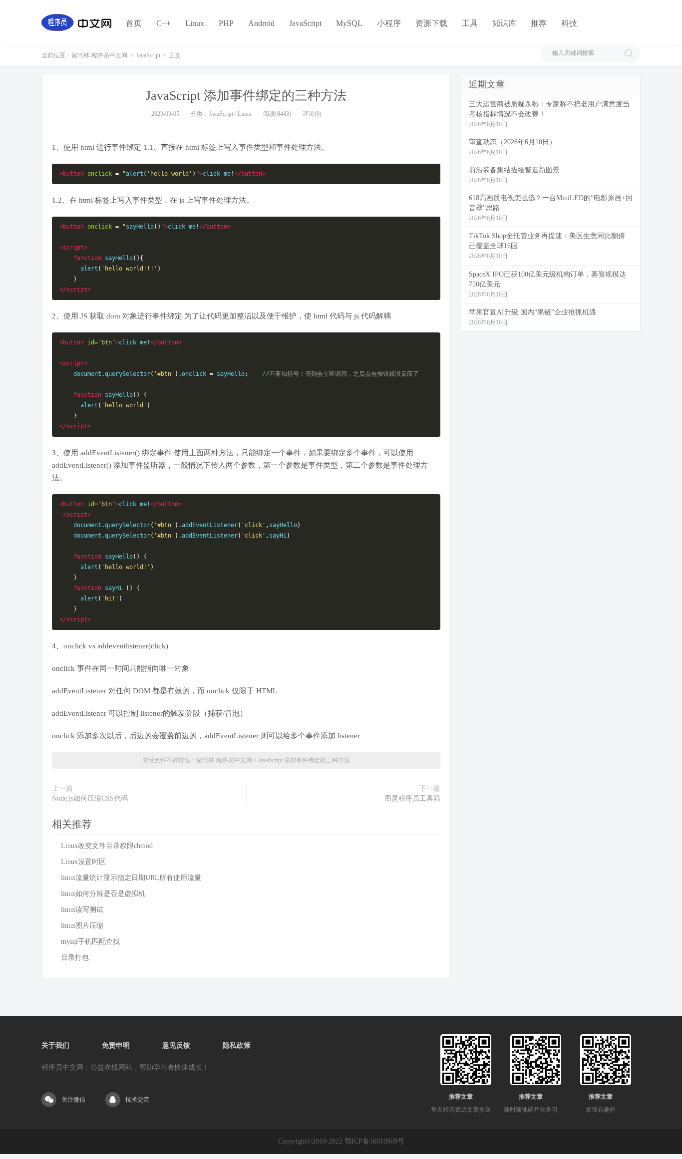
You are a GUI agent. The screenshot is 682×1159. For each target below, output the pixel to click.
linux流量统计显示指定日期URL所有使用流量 (131, 877)
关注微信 (73, 1099)
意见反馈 (176, 1045)
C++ (163, 23)
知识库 (504, 23)
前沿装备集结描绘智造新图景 (514, 170)
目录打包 (75, 957)
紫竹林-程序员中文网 (99, 55)
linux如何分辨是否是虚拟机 (103, 893)
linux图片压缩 (82, 925)
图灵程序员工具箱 (412, 798)
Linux (194, 23)
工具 (470, 23)
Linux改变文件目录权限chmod (107, 846)
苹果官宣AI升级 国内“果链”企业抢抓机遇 (532, 312)
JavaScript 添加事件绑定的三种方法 (246, 95)
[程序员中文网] (76, 22)
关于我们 (55, 1045)
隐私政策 (237, 1045)
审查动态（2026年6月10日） (512, 142)
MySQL (349, 23)
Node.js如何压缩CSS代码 (90, 798)
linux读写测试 (82, 909)
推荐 (539, 23)
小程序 (389, 23)
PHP (226, 23)
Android (261, 23)
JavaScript (305, 23)
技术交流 (137, 1099)
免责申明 (116, 1045)
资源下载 (431, 23)
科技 (569, 23)
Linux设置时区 (83, 862)
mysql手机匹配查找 (90, 941)
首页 (134, 23)
